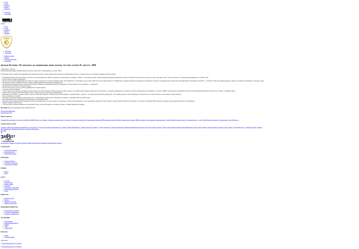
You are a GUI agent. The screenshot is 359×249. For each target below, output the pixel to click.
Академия (7, 14)
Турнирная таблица (10, 150)
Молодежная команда (11, 223)
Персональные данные (11, 210)
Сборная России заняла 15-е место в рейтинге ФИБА (18, 120)
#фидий (25, 143)
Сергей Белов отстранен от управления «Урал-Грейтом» (220, 120)
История (7, 186)
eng (4, 23)
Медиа (6, 7)
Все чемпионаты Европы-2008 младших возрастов (100, 120)
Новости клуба (9, 56)
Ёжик (6, 191)
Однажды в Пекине (78, 120)
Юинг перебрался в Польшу (126, 120)
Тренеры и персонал (10, 163)
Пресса (6, 58)
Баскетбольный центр (11, 189)
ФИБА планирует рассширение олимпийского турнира (153, 120)
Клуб (6, 2)
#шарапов (44, 143)
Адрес (6, 235)
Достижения (8, 221)
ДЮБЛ (6, 225)
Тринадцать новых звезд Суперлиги (59, 120)
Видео (6, 172)
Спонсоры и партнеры (11, 187)
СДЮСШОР (8, 228)
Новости (7, 9)
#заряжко (12, 143)
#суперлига (18, 143)
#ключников (5, 143)
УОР (5, 226)
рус (2, 23)
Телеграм (7, 12)
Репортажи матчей (10, 59)
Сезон (6, 4)
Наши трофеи (8, 184)
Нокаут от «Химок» (41, 120)
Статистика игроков (10, 164)
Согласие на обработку (11, 212)
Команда (7, 5)
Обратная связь (9, 237)
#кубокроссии (36, 143)
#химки (59, 143)
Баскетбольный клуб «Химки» (12, 243)
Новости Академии (10, 203)
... (238, 120)
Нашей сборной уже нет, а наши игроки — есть (186, 120)
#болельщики (52, 143)
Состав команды (9, 161)
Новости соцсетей (10, 201)
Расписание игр (9, 152)
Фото (6, 173)
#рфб (29, 143)
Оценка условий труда (11, 214)
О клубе (7, 181)
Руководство (8, 182)
